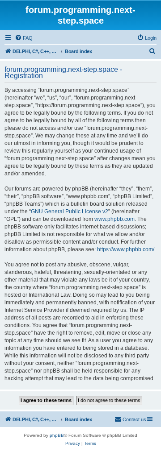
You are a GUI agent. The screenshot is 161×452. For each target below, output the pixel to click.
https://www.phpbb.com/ (125, 249)
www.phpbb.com (114, 219)
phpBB (57, 435)
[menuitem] (24, 38)
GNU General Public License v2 (69, 211)
